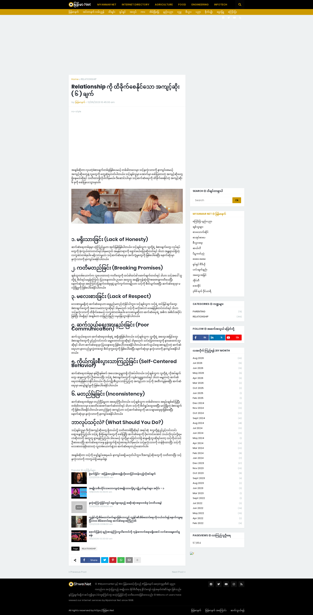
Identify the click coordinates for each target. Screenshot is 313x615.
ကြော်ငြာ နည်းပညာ (202, 221)
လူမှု (179, 12)
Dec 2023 (217, 463)
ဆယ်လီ (197, 248)
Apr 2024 (217, 443)
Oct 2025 (217, 388)
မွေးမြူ (220, 12)
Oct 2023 (217, 473)
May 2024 (217, 438)
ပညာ (198, 12)
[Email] (129, 560)
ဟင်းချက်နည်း (200, 269)
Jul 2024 (217, 428)
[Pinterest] (112, 560)
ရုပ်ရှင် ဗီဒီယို (199, 264)
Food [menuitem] (182, 4)
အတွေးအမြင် (199, 275)
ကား (143, 12)
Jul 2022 (217, 503)
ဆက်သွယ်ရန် (237, 610)
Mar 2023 (217, 493)
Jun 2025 (217, 393)
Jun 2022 (217, 508)
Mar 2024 (217, 448)
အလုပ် (133, 12)
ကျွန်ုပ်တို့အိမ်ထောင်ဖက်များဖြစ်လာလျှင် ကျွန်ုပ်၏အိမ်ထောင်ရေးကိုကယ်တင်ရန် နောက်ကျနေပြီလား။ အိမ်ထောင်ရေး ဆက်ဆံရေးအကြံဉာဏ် (135, 519)
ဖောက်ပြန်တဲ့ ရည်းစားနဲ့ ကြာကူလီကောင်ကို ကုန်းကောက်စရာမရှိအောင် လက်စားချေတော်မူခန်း (134, 533)
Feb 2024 (217, 453)
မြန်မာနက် (74, 12)
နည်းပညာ (168, 12)
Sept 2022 (217, 498)
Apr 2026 (217, 378)
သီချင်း (111, 12)
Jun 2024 (217, 433)
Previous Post (78, 572)
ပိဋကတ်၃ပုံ (199, 253)
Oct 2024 (217, 413)
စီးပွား (188, 12)
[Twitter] (104, 560)
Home (75, 79)
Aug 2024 (217, 423)
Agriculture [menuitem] (164, 4)
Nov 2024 (217, 408)
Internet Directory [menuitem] (135, 4)
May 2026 (217, 373)
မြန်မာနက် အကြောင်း (216, 610)
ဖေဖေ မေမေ (199, 259)
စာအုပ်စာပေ (199, 237)
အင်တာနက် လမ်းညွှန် (93, 12)
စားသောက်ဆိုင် (200, 232)
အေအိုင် (197, 285)
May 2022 (217, 513)
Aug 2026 (217, 358)
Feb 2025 (217, 398)
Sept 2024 (217, 418)
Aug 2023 (217, 483)
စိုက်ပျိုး (209, 12)
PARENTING (217, 311)
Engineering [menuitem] (200, 4)
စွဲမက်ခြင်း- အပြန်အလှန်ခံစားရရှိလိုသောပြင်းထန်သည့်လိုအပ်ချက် (122, 474)
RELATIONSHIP (89, 79)
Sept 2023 (217, 478)
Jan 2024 (217, 458)
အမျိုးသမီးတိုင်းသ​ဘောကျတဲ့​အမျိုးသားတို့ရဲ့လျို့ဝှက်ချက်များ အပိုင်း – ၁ (126, 488)
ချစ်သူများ (198, 227)
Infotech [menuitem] (220, 4)
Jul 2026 (217, 363)
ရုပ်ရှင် (122, 12)
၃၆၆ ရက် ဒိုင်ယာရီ (202, 291)
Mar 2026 (217, 383)
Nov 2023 (217, 468)
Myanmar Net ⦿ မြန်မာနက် (209, 214)
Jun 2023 (217, 488)
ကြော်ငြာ (232, 12)
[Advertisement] (156, 44)
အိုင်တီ (196, 280)
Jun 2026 (217, 368)
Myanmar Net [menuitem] (106, 4)
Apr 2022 (217, 518)
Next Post (178, 572)
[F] (192, 553)
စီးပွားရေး (198, 242)
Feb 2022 (217, 523)
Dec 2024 (217, 403)
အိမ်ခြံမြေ (154, 12)
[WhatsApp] (121, 560)
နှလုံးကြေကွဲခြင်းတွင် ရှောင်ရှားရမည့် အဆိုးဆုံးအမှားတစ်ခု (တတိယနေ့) (125, 503)
